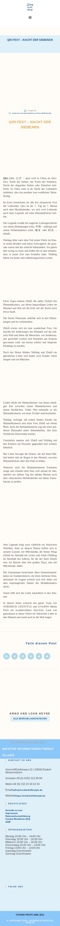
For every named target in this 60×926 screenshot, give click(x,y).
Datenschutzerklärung (17, 816)
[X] (6, 893)
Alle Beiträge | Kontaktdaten (30, 719)
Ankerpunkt (16, 113)
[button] (6, 656)
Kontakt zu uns (14, 810)
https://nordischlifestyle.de (30, 795)
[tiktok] (6, 904)
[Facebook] (6, 896)
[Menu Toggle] (30, 17)
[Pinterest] (6, 902)
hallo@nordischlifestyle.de (27, 790)
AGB (8, 822)
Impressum (11, 813)
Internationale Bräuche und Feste (30, 113)
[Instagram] (6, 899)
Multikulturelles (46, 113)
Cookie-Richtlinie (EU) (27, 742)
